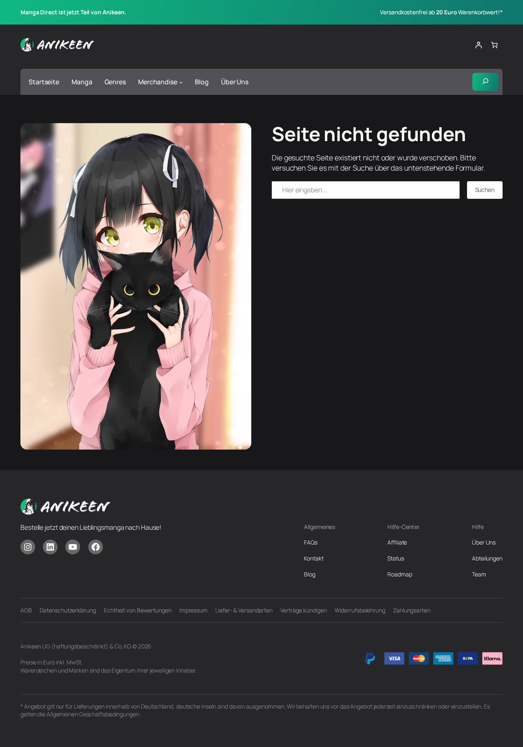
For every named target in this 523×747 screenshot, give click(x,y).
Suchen (484, 190)
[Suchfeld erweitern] (485, 81)
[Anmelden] (478, 45)
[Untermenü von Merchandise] (181, 82)
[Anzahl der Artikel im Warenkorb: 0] (494, 45)
